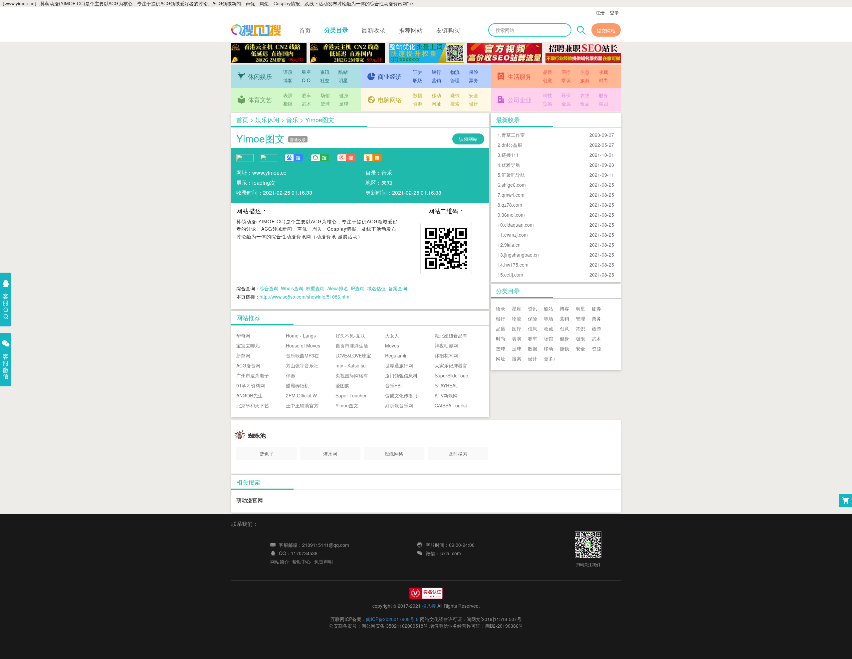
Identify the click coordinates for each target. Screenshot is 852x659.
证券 (417, 72)
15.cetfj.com (510, 274)
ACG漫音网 (248, 365)
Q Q (306, 80)
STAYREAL (446, 385)
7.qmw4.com (511, 194)
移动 (436, 95)
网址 (436, 103)
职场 (417, 80)
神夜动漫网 (446, 345)
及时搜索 (458, 453)
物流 (455, 72)
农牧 (584, 95)
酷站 (343, 72)
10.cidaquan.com (516, 224)
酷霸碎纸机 (297, 385)
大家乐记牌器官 (451, 365)
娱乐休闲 (267, 119)
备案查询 (397, 288)
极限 (288, 103)
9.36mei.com (511, 214)
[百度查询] (294, 158)
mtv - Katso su (350, 365)
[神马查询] (372, 158)
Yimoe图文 (260, 138)
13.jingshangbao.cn (518, 254)
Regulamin (396, 355)
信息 (584, 72)
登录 (614, 12)
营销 (436, 80)
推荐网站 (411, 30)
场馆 (325, 95)
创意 (547, 80)
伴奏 (290, 375)
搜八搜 (429, 605)
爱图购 (342, 385)
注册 (600, 12)
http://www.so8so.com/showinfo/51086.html (305, 296)
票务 (473, 80)
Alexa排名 (337, 288)
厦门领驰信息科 (401, 375)
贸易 (547, 103)
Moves (392, 345)
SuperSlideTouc (451, 375)
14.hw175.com (513, 264)
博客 (288, 80)
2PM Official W (301, 395)
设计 (473, 103)
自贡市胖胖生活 (351, 345)
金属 (566, 103)
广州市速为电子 (252, 375)
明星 (343, 80)
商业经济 (390, 76)
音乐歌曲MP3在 (302, 355)
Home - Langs (301, 335)
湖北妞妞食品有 (451, 335)
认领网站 (468, 138)
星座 (306, 72)
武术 (306, 103)
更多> (550, 358)
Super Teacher (351, 395)
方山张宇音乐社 (302, 365)
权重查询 (315, 288)
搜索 (455, 103)
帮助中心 (301, 561)
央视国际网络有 (351, 375)
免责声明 (323, 561)
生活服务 (520, 76)
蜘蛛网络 (394, 453)
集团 (603, 103)
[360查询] (320, 158)
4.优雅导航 (509, 164)
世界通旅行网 (399, 365)
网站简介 (279, 561)
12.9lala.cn (509, 244)
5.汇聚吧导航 (511, 174)
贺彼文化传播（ (401, 395)
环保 (566, 95)
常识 (566, 80)
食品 (584, 103)
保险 (473, 72)
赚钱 (455, 95)
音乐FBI (393, 385)
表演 (288, 95)
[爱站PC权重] (245, 157)
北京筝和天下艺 (252, 405)
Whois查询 (292, 288)
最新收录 (373, 30)
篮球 (325, 103)
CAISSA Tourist (451, 405)
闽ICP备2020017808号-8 (392, 619)
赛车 (306, 95)
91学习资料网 (250, 385)
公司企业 (520, 99)
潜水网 (330, 453)
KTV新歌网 (446, 395)
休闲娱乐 (260, 76)
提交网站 (606, 30)
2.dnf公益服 (510, 144)
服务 (603, 95)
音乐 (292, 119)
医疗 (566, 72)
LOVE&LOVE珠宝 (353, 355)
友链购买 (448, 30)
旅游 (584, 80)
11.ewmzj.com (513, 234)
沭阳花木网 (446, 355)
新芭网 (243, 355)
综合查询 (269, 288)
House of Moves (303, 345)
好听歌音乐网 (399, 405)
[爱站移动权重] (268, 157)
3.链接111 (508, 154)
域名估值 (376, 288)
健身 (343, 95)
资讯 (324, 72)
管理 (455, 80)
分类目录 (336, 30)
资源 (417, 103)
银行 (436, 72)
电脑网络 (390, 99)
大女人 (392, 335)
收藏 (603, 72)
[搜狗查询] (346, 158)
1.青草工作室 (511, 134)
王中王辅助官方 (302, 405)
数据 (417, 95)
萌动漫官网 (249, 500)
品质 (547, 72)
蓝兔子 (267, 453)
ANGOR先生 (249, 395)
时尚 (603, 80)
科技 (547, 95)
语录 (288, 72)
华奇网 (243, 335)
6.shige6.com (512, 184)
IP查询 (357, 288)
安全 (473, 95)
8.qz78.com (510, 204)
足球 (343, 103)
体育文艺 (260, 99)
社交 (324, 80)
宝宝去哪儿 (248, 345)
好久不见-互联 (350, 335)
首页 (305, 30)
